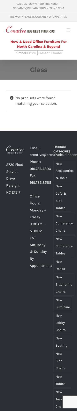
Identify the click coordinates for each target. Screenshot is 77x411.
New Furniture (63, 303)
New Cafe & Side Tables (61, 197)
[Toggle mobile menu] (69, 30)
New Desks (60, 265)
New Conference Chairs (64, 223)
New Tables (61, 380)
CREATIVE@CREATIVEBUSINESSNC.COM (38, 8)
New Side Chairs (61, 361)
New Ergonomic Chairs (64, 284)
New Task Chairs (61, 399)
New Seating (61, 341)
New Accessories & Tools (65, 171)
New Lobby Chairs (61, 322)
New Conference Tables (64, 246)
